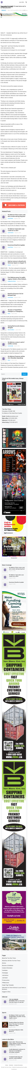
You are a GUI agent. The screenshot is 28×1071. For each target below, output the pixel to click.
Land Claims (11, 232)
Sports (4, 1012)
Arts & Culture (11, 329)
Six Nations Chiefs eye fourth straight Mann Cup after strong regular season (17, 1016)
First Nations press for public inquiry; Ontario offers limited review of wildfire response (17, 279)
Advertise (11, 1065)
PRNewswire (5, 982)
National (4, 10)
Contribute (4, 970)
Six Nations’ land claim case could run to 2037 (16, 575)
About (6, 1065)
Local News (10, 218)
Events (9, 265)
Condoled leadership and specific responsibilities (15, 1057)
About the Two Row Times (9, 958)
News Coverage (6, 565)
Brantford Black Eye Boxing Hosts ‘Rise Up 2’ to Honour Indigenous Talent (16, 1024)
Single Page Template (8, 985)
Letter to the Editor (8, 1039)
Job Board (4, 977)
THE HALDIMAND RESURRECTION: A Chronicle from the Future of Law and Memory (16, 1001)
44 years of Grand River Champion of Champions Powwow (15, 311)
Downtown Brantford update (16, 245)
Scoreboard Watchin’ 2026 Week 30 (16, 1030)
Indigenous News (12, 281)
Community (10, 345)
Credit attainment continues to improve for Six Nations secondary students (17, 1051)
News (9, 313)
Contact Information (7, 968)
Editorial (4, 997)
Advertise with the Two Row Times (11, 960)
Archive (4, 963)
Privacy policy (5, 980)
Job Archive (5, 975)
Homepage (5, 973)
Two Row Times (8, 1067)
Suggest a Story (6, 991)
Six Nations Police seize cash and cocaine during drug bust (17, 568)
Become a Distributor (7, 965)
